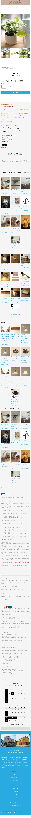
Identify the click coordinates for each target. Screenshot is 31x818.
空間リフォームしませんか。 (15, 802)
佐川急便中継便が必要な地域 (15, 805)
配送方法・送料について (15, 780)
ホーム (15, 774)
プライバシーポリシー (15, 785)
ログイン (15, 797)
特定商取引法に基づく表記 (15, 783)
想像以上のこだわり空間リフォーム (15, 799)
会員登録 (15, 794)
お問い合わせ (15, 788)
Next (29, 53)
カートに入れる (16, 92)
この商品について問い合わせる (8, 139)
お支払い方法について (15, 777)
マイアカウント (15, 791)
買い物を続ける (4, 141)
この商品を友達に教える (6, 137)
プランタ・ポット (13, 68)
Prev (2, 53)
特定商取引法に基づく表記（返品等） (9, 135)
